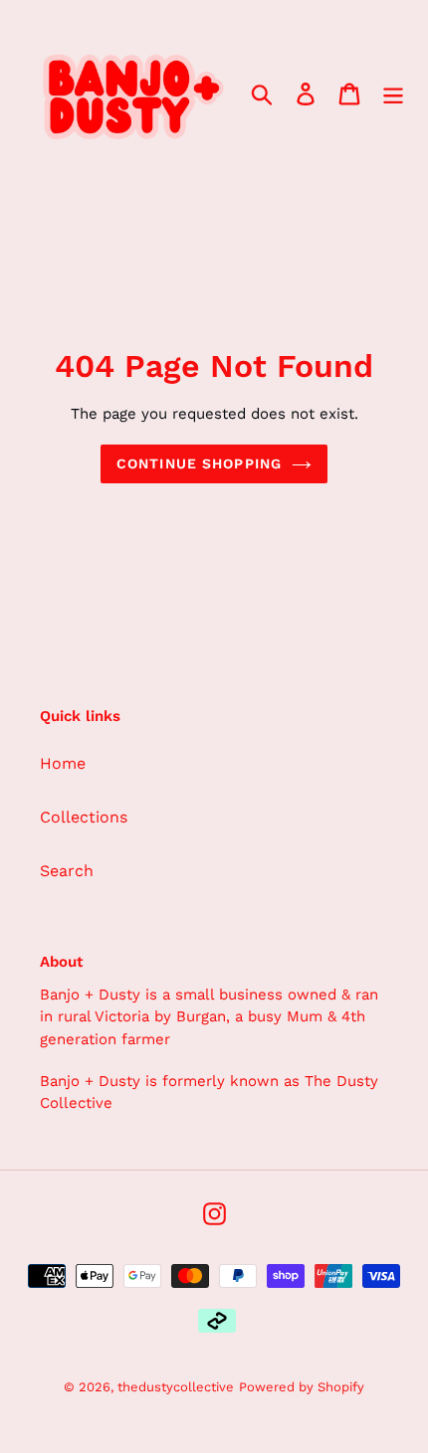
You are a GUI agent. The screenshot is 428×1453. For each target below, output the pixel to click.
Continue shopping (199, 463)
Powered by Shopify (301, 1386)
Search (67, 870)
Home (63, 763)
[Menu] (393, 94)
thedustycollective (175, 1386)
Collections (83, 817)
